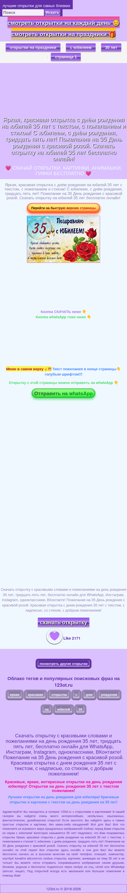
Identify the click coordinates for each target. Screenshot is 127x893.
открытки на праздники (33, 47)
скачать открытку (63, 622)
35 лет (111, 47)
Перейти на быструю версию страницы (63, 207)
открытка (59, 694)
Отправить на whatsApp (63, 393)
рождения (109, 694)
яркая (14, 694)
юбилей (63, 709)
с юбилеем (81, 47)
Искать (52, 12)
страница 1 (66, 57)
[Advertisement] (63, 89)
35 (80, 709)
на (47, 709)
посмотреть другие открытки (63, 663)
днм (89, 694)
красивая (35, 694)
